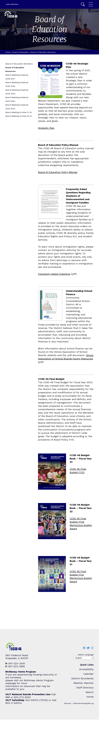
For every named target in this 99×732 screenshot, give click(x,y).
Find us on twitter (88, 648)
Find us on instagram (92, 648)
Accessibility (86, 669)
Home (7, 52)
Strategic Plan (46, 127)
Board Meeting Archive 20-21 (18, 116)
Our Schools (12, 4)
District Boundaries (82, 678)
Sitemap (67, 703)
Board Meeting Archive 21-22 (18, 112)
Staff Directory (85, 687)
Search (83, 4)
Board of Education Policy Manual (57, 172)
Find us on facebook (84, 648)
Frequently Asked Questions (54, 273)
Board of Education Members (19, 64)
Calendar (88, 673)
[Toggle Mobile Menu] (90, 4)
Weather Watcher (83, 683)
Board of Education (20, 52)
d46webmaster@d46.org (83, 703)
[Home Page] (11, 15)
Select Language (86, 654)
